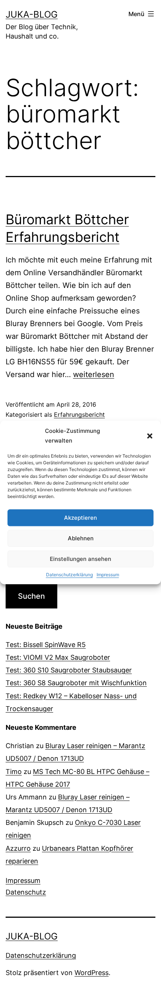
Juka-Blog (32, 14)
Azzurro (18, 848)
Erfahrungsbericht (79, 414)
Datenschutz (26, 892)
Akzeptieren (80, 517)
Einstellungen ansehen (80, 558)
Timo (14, 771)
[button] (150, 436)
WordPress (92, 973)
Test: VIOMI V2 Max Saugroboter (58, 657)
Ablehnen (81, 538)
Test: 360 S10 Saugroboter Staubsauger (69, 670)
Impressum (108, 574)
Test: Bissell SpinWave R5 (46, 645)
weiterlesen (93, 374)
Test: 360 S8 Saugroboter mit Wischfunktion (76, 683)
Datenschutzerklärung (69, 574)
